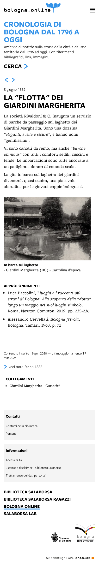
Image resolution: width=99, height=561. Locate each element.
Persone (11, 433)
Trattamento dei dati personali (26, 475)
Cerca (13, 66)
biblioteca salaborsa (28, 492)
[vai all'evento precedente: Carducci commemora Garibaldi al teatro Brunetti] (6, 80)
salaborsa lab (20, 513)
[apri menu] (92, 10)
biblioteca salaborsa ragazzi (37, 499)
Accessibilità (14, 460)
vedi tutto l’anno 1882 (25, 366)
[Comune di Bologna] (61, 538)
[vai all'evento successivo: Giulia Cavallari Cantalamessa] (13, 80)
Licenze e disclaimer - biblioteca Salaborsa (33, 467)
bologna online (22, 506)
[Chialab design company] (70, 554)
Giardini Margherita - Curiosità (35, 385)
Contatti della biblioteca (21, 426)
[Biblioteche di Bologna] (85, 534)
